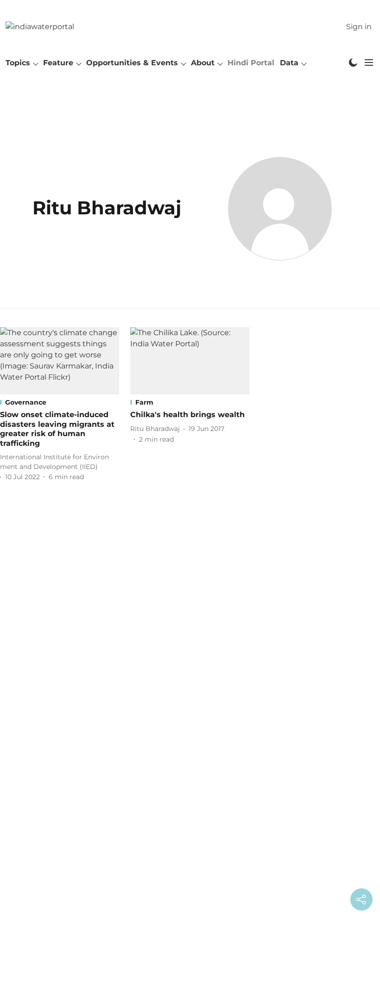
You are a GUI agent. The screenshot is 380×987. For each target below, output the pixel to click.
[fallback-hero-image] (59, 360)
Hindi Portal (251, 62)
